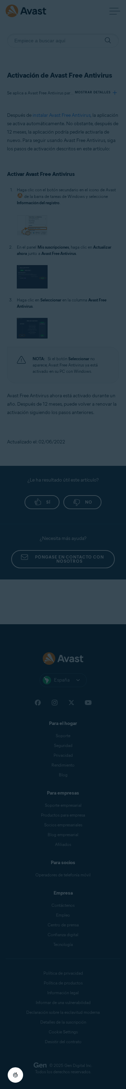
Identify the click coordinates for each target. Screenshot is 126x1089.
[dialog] (63, 544)
